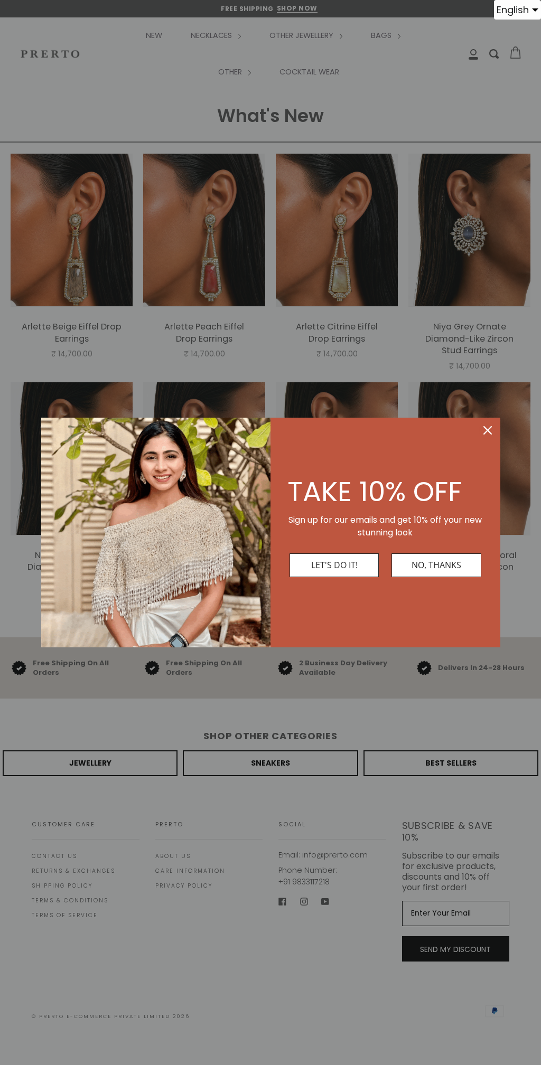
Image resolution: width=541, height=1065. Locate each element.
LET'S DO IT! (334, 565)
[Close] (487, 430)
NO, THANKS (436, 565)
